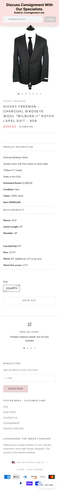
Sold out (29, 300)
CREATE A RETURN (13, 428)
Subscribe (15, 388)
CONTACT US (10, 417)
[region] (29, 332)
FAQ (5, 406)
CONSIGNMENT (11, 423)
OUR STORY (9, 412)
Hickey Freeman (14, 101)
